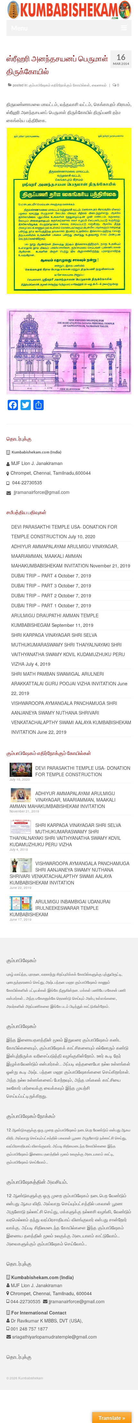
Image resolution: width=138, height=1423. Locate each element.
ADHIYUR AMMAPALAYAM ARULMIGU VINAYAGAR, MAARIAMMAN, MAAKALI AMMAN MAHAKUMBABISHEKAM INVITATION (64, 556)
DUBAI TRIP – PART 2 (34, 595)
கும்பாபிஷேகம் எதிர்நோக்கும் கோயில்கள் (59, 84)
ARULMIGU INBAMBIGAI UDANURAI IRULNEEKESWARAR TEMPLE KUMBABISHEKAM (60, 908)
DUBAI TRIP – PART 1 (34, 605)
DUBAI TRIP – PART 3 (34, 585)
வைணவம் (99, 84)
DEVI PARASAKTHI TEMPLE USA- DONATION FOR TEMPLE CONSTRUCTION (82, 771)
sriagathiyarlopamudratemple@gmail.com (54, 1336)
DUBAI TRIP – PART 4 (34, 575)
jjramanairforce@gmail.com (41, 492)
